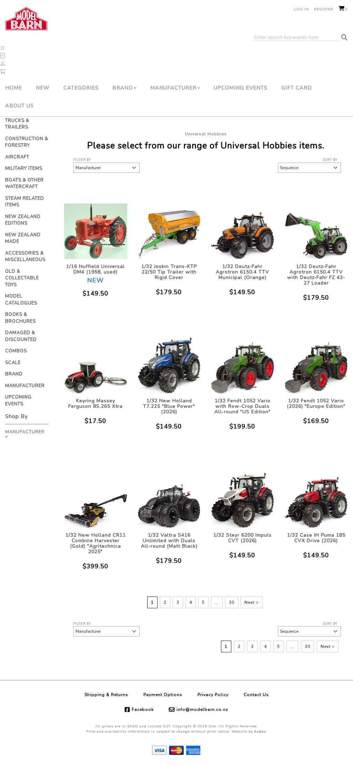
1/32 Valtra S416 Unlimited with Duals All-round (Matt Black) (169, 540)
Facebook (143, 709)
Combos (16, 351)
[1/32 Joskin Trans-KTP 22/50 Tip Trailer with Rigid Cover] (169, 223)
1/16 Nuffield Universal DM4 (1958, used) (95, 269)
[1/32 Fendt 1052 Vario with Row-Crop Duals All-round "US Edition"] (242, 358)
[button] (3, 48)
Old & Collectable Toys (22, 278)
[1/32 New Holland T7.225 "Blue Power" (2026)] (169, 358)
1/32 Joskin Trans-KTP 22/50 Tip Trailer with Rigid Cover (169, 272)
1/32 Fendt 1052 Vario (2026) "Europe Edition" (316, 403)
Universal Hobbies (206, 134)
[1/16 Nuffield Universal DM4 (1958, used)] (95, 223)
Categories (81, 87)
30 (231, 602)
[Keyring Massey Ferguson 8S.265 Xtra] (95, 358)
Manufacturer (173, 87)
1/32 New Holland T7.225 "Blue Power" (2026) (169, 406)
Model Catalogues (21, 299)
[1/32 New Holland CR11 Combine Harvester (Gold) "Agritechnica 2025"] (95, 492)
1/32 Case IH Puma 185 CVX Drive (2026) (316, 538)
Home (13, 87)
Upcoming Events (241, 87)
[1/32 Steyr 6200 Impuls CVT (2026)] (242, 492)
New (43, 87)
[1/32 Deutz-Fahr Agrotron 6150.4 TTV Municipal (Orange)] (242, 223)
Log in (301, 9)
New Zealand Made (23, 238)
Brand (122, 87)
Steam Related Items (24, 201)
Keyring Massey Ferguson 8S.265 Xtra (95, 403)
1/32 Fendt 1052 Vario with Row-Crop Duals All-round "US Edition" (242, 406)
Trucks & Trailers (17, 124)
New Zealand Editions (23, 220)
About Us (19, 105)
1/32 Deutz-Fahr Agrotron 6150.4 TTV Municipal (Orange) (242, 272)
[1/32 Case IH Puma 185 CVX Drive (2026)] (316, 492)
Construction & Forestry (26, 142)
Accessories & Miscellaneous (25, 256)
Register (323, 9)
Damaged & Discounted (21, 336)
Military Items (23, 168)
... (217, 602)
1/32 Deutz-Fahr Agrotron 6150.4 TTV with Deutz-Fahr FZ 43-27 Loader (316, 274)
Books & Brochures (20, 317)
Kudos (260, 731)
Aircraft (17, 157)
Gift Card (296, 87)
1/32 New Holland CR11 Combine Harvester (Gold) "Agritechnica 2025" (95, 543)
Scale (13, 363)
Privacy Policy (213, 694)
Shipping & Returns (106, 694)
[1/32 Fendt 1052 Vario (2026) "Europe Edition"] (316, 358)
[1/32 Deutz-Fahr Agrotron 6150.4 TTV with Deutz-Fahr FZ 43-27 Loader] (316, 223)
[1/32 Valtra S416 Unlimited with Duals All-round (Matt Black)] (169, 492)
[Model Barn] (26, 18)
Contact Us (256, 694)
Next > (251, 602)
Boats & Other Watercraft (24, 183)
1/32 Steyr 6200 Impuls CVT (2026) (242, 538)
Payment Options (162, 694)
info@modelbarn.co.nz (202, 709)
